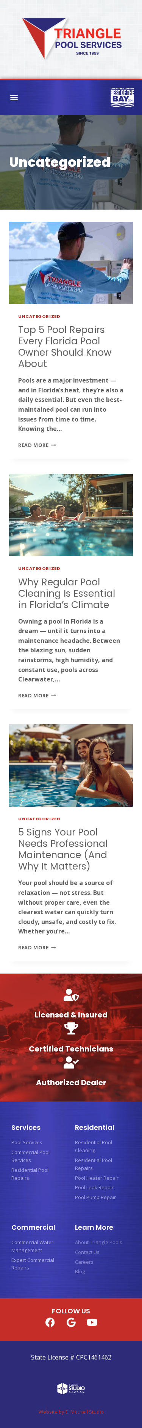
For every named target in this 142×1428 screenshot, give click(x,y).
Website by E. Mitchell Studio (71, 1411)
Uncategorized (39, 316)
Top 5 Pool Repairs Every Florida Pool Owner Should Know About (65, 346)
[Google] (71, 1322)
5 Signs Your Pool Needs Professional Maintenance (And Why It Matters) (63, 849)
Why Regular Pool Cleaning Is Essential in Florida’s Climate (66, 593)
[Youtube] (92, 1322)
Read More (37, 445)
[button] (14, 97)
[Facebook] (50, 1322)
